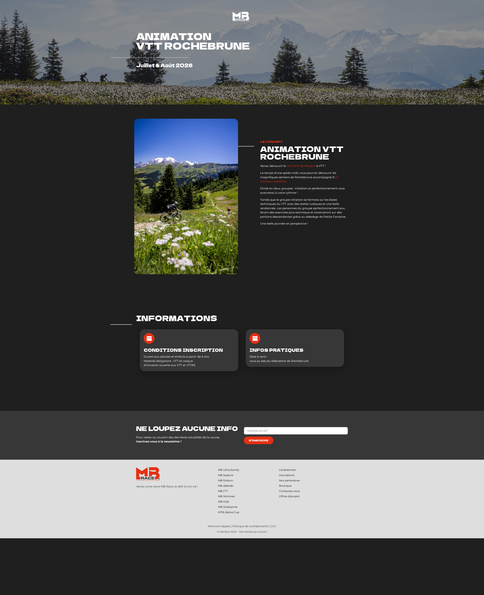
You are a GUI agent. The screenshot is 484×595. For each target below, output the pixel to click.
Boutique (285, 485)
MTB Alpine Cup (228, 512)
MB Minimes (226, 496)
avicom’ (262, 531)
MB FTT (223, 491)
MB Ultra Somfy (228, 470)
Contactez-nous (289, 491)
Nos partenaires (289, 480)
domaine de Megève (301, 166)
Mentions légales (219, 526)
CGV (273, 526)
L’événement (287, 470)
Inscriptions (287, 475)
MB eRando (225, 485)
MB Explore (225, 475)
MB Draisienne (227, 507)
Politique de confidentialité (250, 526)
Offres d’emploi (289, 496)
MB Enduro (225, 480)
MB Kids (223, 501)
